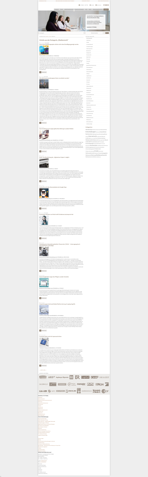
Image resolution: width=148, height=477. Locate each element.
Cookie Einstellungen (42, 465)
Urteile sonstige (89, 123)
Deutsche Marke (103, 129)
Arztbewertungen (89, 46)
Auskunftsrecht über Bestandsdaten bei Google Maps (53, 187)
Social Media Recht (89, 100)
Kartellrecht (88, 77)
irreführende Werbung (101, 136)
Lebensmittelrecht (89, 86)
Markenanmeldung (101, 138)
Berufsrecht (88, 50)
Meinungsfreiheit (101, 140)
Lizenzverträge (92, 138)
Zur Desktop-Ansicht (42, 472)
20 (43, 370)
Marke (96, 138)
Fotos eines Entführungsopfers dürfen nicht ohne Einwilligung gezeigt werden (59, 44)
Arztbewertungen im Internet (43, 422)
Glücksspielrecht (89, 67)
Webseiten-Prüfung (41, 450)
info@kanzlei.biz (44, 460)
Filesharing (40, 401)
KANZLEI (57, 9)
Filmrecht (88, 59)
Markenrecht (88, 88)
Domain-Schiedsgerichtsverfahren (44, 431)
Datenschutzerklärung (42, 429)
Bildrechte (40, 463)
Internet (87, 136)
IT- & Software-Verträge (42, 433)
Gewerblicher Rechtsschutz (43, 403)
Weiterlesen (44, 72)
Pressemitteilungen (90, 143)
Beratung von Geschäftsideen (43, 425)
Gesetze (87, 63)
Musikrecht (88, 92)
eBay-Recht (88, 57)
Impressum (40, 469)
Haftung (94, 134)
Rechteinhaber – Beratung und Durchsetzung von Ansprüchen (49, 445)
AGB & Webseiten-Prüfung (43, 419)
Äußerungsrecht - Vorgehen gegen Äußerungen (46, 421)
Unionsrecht (88, 107)
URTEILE (106, 9)
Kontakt (92, 5)
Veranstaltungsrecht (90, 111)
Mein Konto (99, 5)
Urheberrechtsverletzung (90, 151)
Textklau (39, 448)
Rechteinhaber (93, 145)
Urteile (50, 36)
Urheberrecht (88, 109)
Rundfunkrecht (89, 98)
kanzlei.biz (46, 36)
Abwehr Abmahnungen (42, 418)
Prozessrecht (88, 96)
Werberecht (88, 119)
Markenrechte (89, 140)
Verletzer (96, 153)
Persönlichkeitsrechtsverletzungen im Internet (46, 441)
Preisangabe (102, 141)
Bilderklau (40, 428)
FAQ (86, 9)
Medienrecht (88, 90)
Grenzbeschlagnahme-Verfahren (44, 432)
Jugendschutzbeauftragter (43, 435)
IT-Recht (87, 73)
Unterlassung (105, 145)
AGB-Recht (88, 40)
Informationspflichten (103, 134)
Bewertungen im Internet (42, 426)
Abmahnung (89, 129)
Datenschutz (98, 129)
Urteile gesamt (89, 38)
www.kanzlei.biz (43, 461)
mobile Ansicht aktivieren (42, 473)
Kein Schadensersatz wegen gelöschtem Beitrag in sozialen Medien (56, 128)
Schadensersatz (100, 145)
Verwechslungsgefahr (103, 153)
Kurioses (88, 84)
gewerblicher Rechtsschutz (91, 65)
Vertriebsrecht (89, 115)
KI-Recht (88, 82)
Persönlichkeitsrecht (90, 94)
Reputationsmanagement (42, 446)
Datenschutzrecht (41, 398)
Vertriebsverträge (41, 449)
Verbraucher (101, 151)
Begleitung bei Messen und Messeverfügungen (46, 424)
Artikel (87, 42)
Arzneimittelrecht (89, 44)
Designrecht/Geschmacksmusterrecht (45, 400)
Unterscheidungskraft (90, 148)
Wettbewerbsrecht (89, 117)
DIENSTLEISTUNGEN (79, 9)
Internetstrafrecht (89, 71)
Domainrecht (88, 54)
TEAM (61, 9)
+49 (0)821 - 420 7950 (84, 5)
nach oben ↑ (40, 470)
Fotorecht (88, 61)
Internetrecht (88, 69)
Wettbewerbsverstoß (90, 156)
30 (44, 370)
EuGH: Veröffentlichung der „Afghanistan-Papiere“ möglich (54, 157)
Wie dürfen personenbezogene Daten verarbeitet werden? (54, 78)
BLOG (90, 9)
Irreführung (88, 138)
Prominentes (103, 143)
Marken (39, 439)
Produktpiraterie (41, 442)
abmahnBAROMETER (98, 9)
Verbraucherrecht (89, 113)
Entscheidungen (91, 132)
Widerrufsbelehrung (97, 156)
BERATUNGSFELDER (69, 9)
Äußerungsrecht (89, 48)
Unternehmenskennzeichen (99, 147)
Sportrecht (88, 102)
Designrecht (88, 52)
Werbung (93, 155)
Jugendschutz (88, 75)
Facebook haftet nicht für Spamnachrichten (50, 336)
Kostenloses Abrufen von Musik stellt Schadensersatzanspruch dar (56, 214)
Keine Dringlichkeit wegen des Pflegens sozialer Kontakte (54, 276)
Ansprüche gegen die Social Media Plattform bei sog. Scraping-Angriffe (57, 304)
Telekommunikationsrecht (91, 105)
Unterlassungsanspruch (90, 147)
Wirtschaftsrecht (89, 121)
